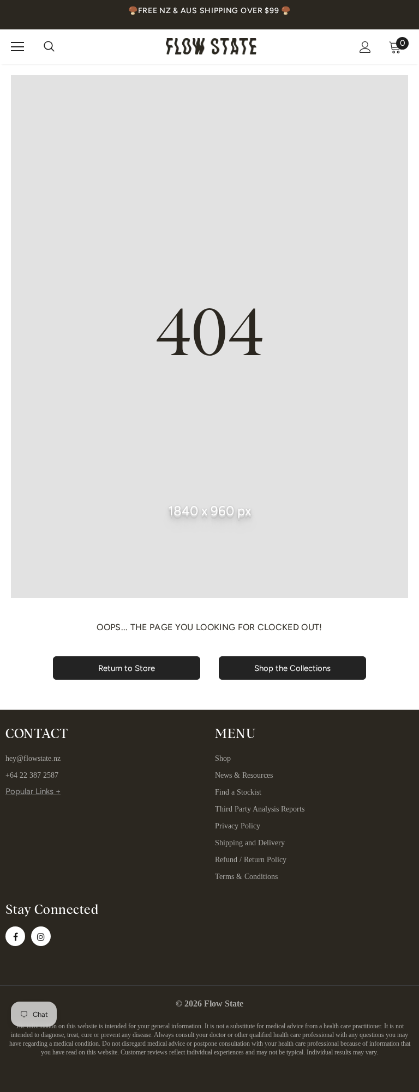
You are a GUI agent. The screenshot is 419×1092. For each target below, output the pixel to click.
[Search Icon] (49, 46)
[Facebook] (15, 936)
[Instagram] (41, 936)
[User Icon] (365, 47)
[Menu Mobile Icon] (17, 46)
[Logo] (211, 46)
